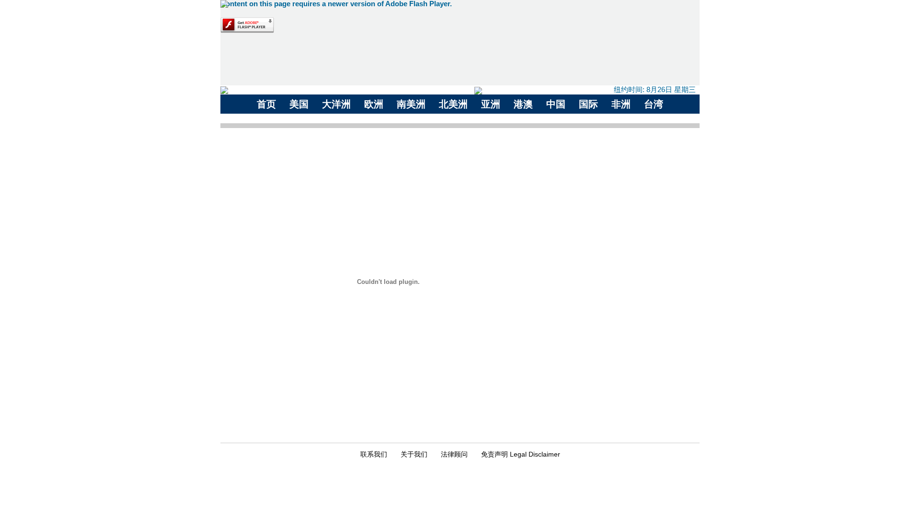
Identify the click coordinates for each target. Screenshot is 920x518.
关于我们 (414, 454)
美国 (299, 104)
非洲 (621, 104)
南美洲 (411, 104)
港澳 (523, 104)
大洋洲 (336, 104)
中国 (555, 104)
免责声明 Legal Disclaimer (520, 454)
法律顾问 (454, 454)
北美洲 (453, 104)
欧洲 (373, 104)
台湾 (653, 104)
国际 (588, 104)
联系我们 (373, 454)
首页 (266, 104)
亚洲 (490, 104)
